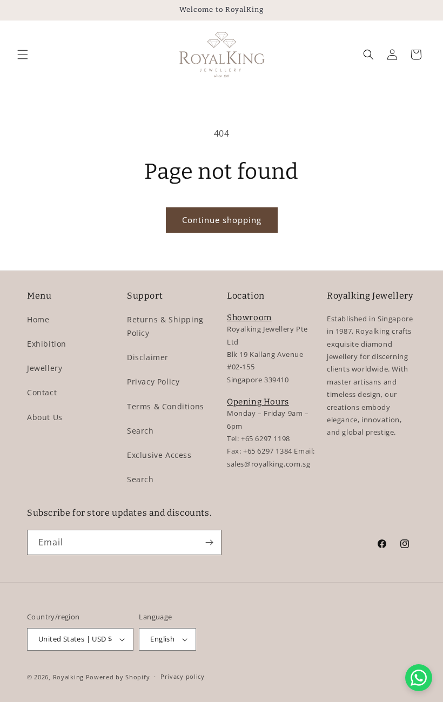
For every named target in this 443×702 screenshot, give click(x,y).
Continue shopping (221, 219)
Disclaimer (148, 357)
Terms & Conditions (165, 406)
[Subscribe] (209, 542)
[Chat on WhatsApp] (418, 677)
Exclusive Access (159, 455)
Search (140, 431)
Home (38, 319)
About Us (45, 417)
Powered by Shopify (118, 677)
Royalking (68, 677)
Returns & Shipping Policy (165, 326)
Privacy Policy (153, 381)
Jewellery (44, 368)
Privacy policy (182, 676)
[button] (23, 54)
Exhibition (46, 344)
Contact (42, 392)
